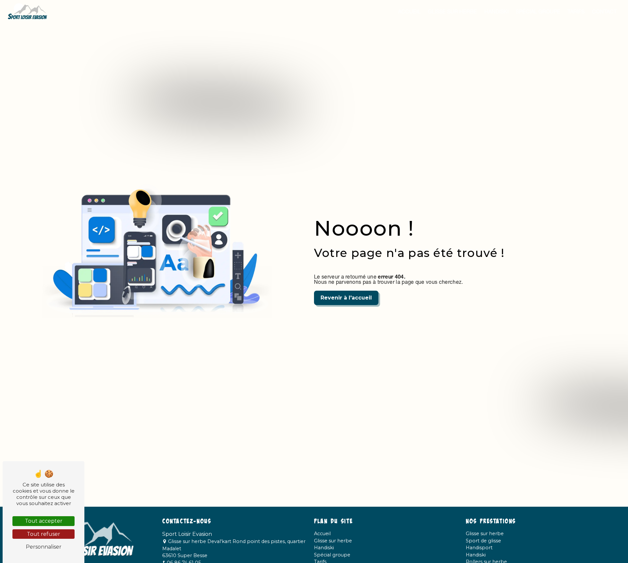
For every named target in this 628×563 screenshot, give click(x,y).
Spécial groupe (538, 11)
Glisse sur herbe (452, 11)
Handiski (496, 11)
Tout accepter (43, 521)
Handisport (479, 548)
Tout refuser (43, 534)
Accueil (409, 11)
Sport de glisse (483, 541)
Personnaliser (43, 547)
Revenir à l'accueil (346, 298)
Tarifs (575, 11)
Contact (604, 11)
